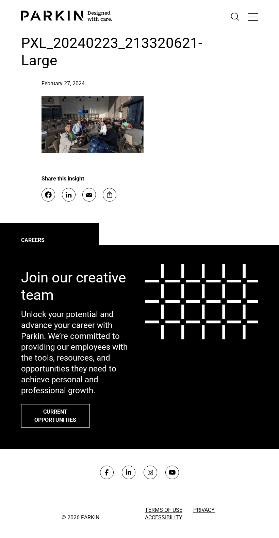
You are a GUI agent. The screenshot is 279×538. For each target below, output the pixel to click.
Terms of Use (163, 510)
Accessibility (163, 517)
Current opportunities (55, 416)
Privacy (204, 510)
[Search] (235, 16)
